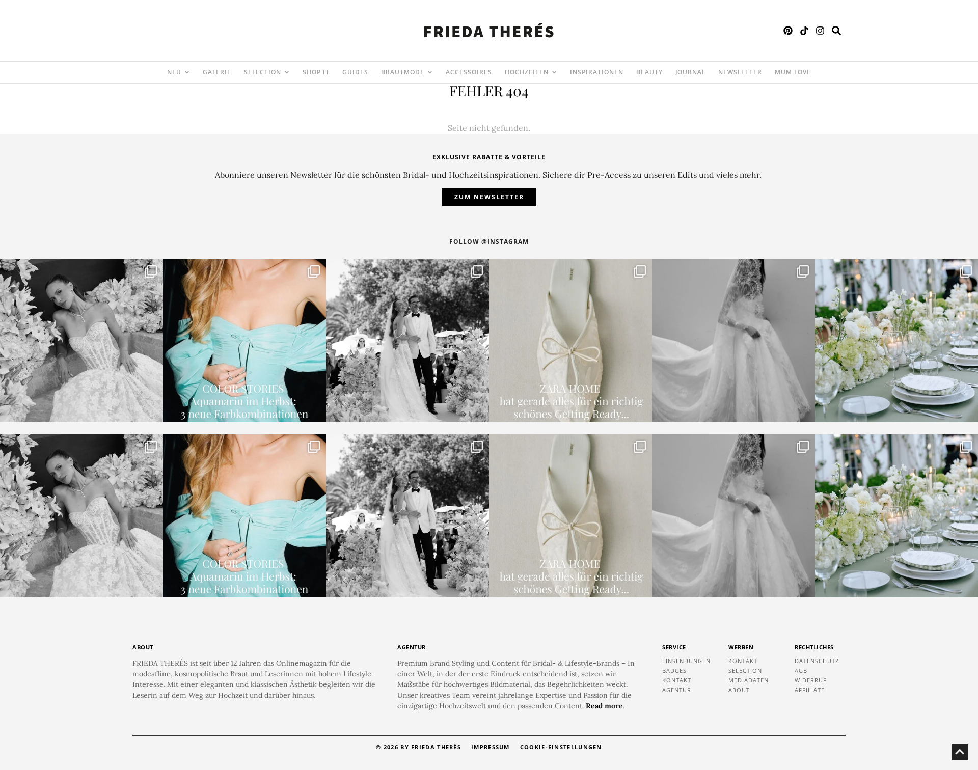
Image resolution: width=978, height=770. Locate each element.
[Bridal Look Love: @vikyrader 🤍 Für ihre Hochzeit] (81, 340)
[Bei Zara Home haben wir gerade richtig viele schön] (570, 340)
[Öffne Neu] (187, 72)
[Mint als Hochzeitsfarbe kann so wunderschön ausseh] (896, 340)
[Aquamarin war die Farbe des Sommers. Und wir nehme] (244, 340)
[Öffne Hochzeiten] (554, 72)
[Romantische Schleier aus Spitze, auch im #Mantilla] (733, 340)
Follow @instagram (489, 241)
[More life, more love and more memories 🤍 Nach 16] (407, 340)
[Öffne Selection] (287, 72)
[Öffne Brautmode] (430, 72)
